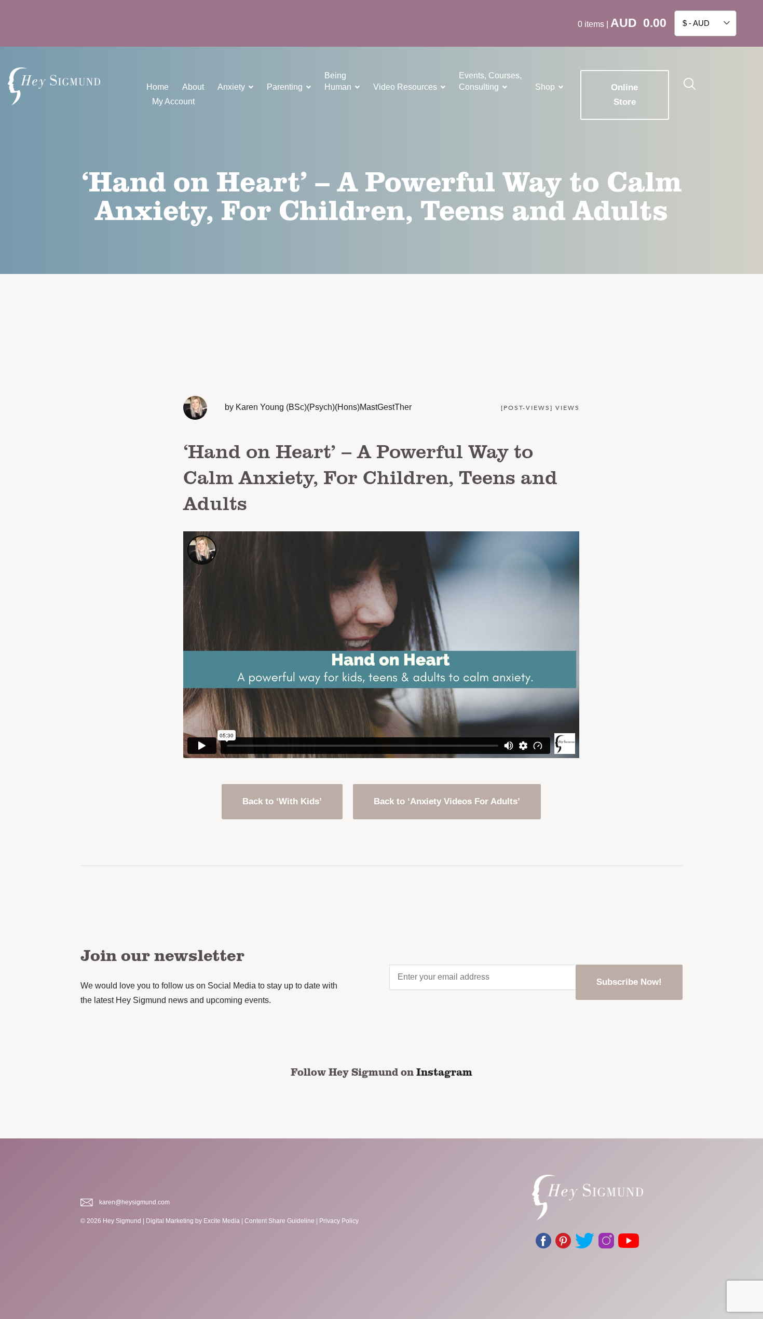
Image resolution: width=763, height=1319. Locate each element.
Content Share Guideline (279, 1221)
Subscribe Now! (629, 982)
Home (157, 87)
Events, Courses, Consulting (490, 81)
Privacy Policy (339, 1221)
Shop (545, 87)
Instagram (444, 1071)
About (193, 87)
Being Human (337, 81)
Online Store (624, 95)
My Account (173, 101)
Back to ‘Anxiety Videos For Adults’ (447, 801)
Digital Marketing (170, 1221)
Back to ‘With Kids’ (282, 801)
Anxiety (231, 87)
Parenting (285, 87)
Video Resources (405, 87)
